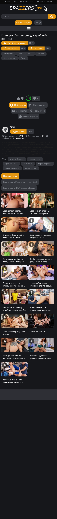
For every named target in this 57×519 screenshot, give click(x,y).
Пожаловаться (40, 105)
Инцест (41, 54)
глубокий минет (16, 159)
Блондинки (8, 54)
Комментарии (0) (30, 117)
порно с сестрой (12, 168)
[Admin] (5, 130)
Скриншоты (21, 111)
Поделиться (39, 111)
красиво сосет (11, 164)
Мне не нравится (22, 98)
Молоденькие (9, 58)
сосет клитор (30, 168)
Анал (23, 58)
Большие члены (25, 54)
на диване (28, 164)
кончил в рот (35, 159)
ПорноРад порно (45, 2)
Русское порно (27, 2)
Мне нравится (18, 98)
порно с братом (44, 164)
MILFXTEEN (11, 2)
